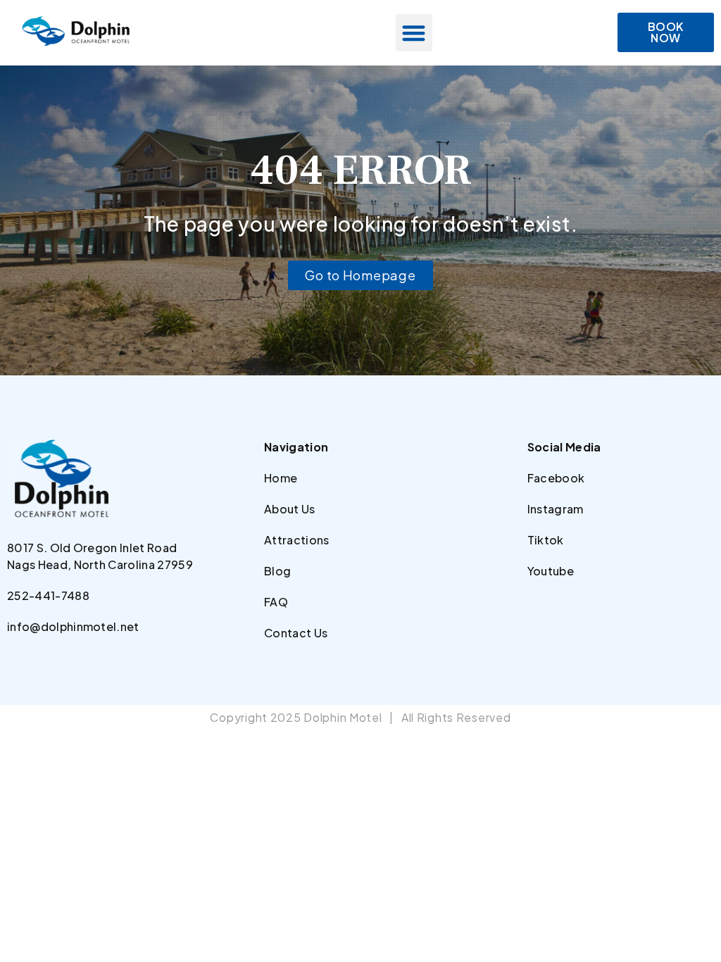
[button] (414, 32)
